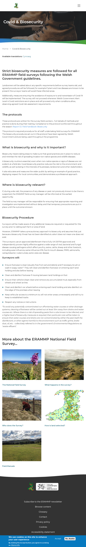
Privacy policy (43, 522)
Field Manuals (8, 466)
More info (15, 545)
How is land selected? (55, 426)
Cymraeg (27, 56)
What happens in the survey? (58, 385)
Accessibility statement (43, 532)
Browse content (43, 507)
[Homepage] (43, 487)
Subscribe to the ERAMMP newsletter (43, 501)
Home (5, 49)
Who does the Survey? (12, 426)
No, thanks (70, 539)
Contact (43, 517)
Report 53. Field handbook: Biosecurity (30, 127)
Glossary (43, 512)
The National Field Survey (14, 385)
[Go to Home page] (16, 5)
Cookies (43, 527)
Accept (58, 539)
